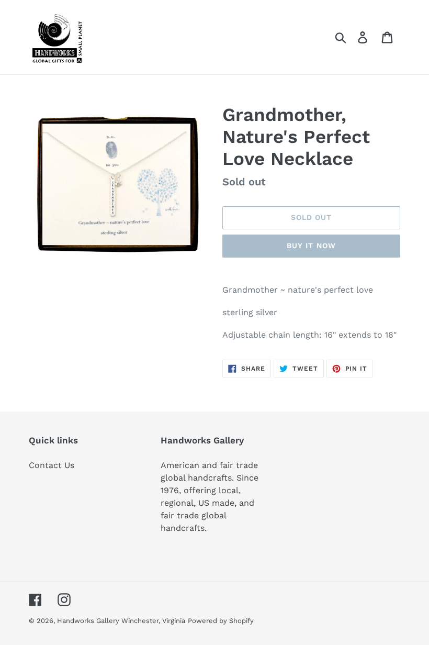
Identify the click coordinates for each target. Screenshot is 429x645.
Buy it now (311, 245)
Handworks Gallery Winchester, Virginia (121, 621)
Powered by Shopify (221, 621)
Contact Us (51, 465)
